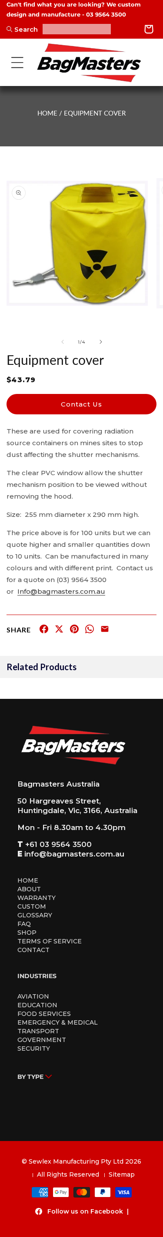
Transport (38, 1031)
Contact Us (81, 404)
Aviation (33, 996)
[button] (17, 62)
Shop (27, 932)
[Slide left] (62, 341)
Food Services (44, 1014)
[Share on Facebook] (44, 631)
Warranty (36, 898)
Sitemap (122, 1174)
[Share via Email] (104, 631)
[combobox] (77, 29)
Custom (31, 906)
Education (37, 1005)
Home (27, 880)
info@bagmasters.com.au (74, 854)
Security (33, 1048)
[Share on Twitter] (59, 631)
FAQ (24, 924)
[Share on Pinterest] (74, 631)
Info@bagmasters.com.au (61, 591)
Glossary (34, 915)
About (29, 889)
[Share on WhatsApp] (89, 631)
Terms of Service (49, 941)
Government (41, 1040)
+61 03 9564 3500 (58, 844)
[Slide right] (100, 341)
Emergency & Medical (57, 1022)
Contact (33, 950)
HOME (47, 113)
